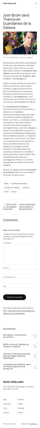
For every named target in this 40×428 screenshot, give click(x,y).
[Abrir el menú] (35, 3)
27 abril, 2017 (35, 356)
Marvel (6, 192)
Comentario (7, 243)
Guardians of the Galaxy (12, 188)
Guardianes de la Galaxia (19, 183)
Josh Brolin (25, 188)
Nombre (6, 268)
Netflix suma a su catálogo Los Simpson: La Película (16, 345)
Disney (6, 183)
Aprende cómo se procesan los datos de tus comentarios (19, 312)
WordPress (33, 424)
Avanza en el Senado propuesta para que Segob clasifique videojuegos (16, 356)
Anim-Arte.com (9, 3)
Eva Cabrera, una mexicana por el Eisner (14, 336)
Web (4, 286)
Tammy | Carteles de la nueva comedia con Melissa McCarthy (27, 206)
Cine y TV (23, 57)
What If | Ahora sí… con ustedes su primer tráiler (10, 206)
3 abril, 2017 (35, 366)
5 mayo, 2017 (35, 345)
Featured (30, 57)
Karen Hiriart (14, 57)
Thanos (13, 192)
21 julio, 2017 (34, 336)
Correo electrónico (9, 277)
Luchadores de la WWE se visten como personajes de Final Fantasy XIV (17, 366)
